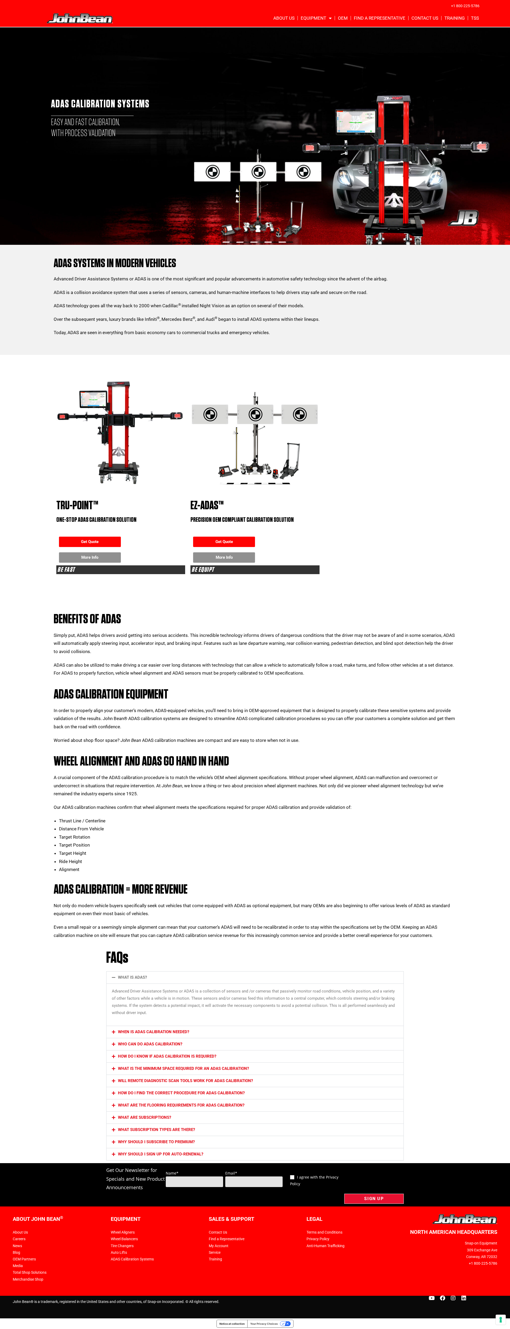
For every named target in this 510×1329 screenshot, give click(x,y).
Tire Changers (122, 1246)
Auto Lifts (119, 1252)
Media (18, 1266)
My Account (218, 1246)
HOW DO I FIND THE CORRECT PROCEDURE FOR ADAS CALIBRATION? (181, 1093)
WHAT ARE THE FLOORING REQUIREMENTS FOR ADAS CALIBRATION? (181, 1105)
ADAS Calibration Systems (132, 1259)
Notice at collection (232, 1323)
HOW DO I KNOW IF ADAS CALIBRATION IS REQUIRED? (167, 1056)
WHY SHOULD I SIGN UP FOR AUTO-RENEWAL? (160, 1154)
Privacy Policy (318, 1239)
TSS (475, 18)
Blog (16, 1252)
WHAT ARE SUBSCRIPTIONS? (144, 1117)
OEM (343, 18)
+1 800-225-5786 (465, 6)
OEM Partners (24, 1259)
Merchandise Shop (28, 1279)
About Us (284, 18)
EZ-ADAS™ (207, 506)
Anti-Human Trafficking (326, 1246)
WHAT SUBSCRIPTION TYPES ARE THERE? (156, 1129)
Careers (19, 1239)
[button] (255, 977)
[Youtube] (432, 1298)
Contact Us (424, 18)
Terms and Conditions (324, 1232)
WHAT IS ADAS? (132, 977)
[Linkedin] (463, 1298)
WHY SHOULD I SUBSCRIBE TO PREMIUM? (156, 1141)
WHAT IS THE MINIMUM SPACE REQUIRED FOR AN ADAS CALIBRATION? (183, 1068)
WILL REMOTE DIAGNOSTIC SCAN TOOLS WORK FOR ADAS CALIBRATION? (185, 1080)
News (17, 1246)
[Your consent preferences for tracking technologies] (501, 1320)
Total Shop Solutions (29, 1272)
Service (214, 1252)
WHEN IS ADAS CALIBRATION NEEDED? (153, 1031)
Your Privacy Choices (264, 1323)
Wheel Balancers (124, 1239)
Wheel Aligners (123, 1232)
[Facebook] (442, 1298)
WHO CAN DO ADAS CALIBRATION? (150, 1044)
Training (454, 18)
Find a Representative (379, 18)
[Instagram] (453, 1298)
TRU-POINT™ (77, 506)
